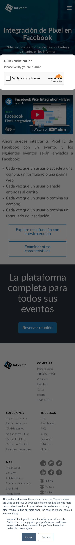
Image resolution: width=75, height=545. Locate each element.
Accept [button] (28, 537)
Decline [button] (46, 537)
